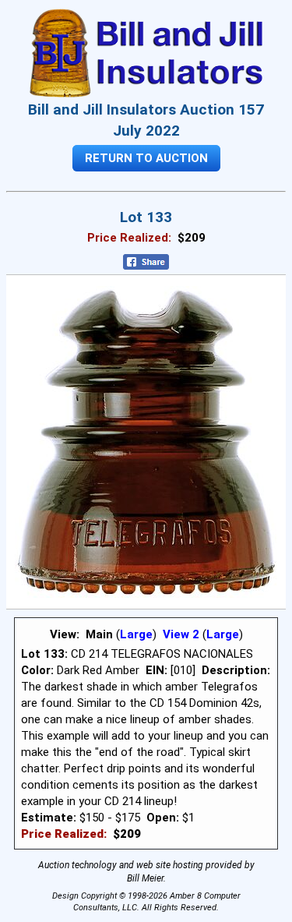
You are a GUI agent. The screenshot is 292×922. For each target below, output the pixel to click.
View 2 (181, 634)
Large (136, 634)
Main (99, 634)
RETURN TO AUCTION (146, 158)
